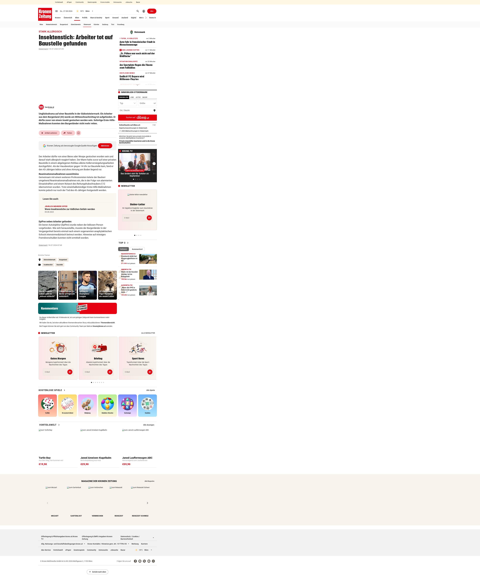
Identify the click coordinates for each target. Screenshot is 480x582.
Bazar (138, 2)
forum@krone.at (99, 326)
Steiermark (87, 24)
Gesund (115, 18)
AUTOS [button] (138, 97)
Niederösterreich (51, 24)
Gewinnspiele (92, 2)
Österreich (68, 18)
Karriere (144, 544)
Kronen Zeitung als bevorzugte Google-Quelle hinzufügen (78, 145)
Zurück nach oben (97, 571)
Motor (141, 18)
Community (80, 2)
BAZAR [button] (144, 97)
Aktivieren (105, 146)
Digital (133, 18)
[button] (146, 18)
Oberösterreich (76, 24)
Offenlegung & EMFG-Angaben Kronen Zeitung (97, 537)
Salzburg (105, 24)
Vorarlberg (120, 24)
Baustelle (60, 265)
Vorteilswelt (59, 2)
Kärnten (96, 24)
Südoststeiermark (49, 260)
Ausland (125, 18)
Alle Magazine (149, 481)
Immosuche (118, 2)
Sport (107, 18)
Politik (84, 18)
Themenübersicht (108, 323)
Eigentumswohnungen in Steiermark (137, 128)
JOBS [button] (132, 97)
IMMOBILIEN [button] (123, 97)
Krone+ (58, 18)
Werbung (135, 544)
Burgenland (64, 24)
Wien (77, 18)
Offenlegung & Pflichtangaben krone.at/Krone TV (59, 537)
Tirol (112, 24)
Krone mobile (105, 2)
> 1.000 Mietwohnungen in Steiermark (137, 131)
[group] (47, 285)
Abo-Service (46, 550)
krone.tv (152, 18)
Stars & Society (96, 18)
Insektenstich (48, 265)
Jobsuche (129, 2)
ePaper (69, 2)
